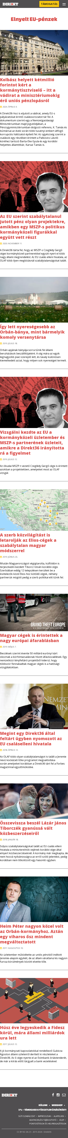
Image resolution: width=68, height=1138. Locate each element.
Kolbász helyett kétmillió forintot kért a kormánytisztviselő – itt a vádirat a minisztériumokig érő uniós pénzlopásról (30, 90)
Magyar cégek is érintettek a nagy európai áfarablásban (31, 637)
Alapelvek (59, 1116)
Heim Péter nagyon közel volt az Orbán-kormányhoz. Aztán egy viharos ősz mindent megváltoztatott (31, 934)
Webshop (57, 1105)
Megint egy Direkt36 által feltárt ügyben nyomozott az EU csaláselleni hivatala (31, 738)
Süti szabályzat (26, 1116)
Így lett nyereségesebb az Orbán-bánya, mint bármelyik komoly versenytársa (32, 332)
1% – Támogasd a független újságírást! (42, 1109)
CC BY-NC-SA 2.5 (24, 1132)
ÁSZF (61, 1119)
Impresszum (44, 1116)
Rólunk (43, 1105)
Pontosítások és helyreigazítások (47, 1123)
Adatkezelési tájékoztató (42, 1119)
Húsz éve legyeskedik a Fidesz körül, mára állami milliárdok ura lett (32, 1033)
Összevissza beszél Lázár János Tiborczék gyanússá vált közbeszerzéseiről (33, 828)
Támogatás (49, 4)
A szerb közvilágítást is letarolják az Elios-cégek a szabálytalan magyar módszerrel (28, 542)
